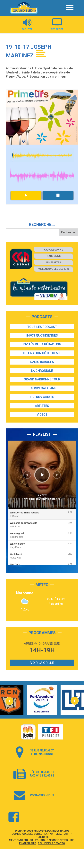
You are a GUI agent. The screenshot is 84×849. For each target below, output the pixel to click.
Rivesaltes (53, 262)
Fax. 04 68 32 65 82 (42, 775)
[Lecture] (42, 475)
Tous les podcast (42, 327)
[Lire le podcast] (26, 195)
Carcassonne (53, 249)
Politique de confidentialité (54, 840)
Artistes (42, 406)
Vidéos (42, 414)
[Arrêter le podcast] (58, 195)
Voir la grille (42, 663)
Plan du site (27, 843)
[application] (42, 475)
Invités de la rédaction (42, 344)
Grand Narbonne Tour (42, 379)
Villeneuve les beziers (53, 268)
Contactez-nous (42, 795)
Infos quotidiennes (42, 335)
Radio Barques (42, 362)
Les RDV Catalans (42, 388)
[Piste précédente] (27, 474)
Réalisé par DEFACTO (51, 843)
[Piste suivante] (57, 474)
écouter (27, 29)
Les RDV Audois (42, 397)
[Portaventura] (42, 700)
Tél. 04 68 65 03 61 (42, 772)
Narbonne (53, 255)
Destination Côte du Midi (42, 353)
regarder (57, 29)
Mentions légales (21, 840)
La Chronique (42, 371)
